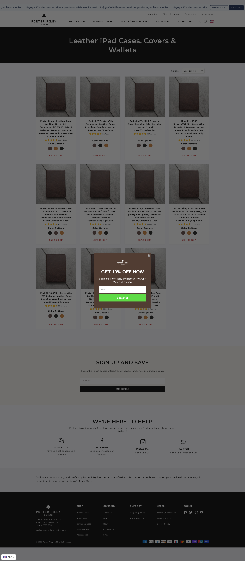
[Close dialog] (149, 255)
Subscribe (122, 297)
